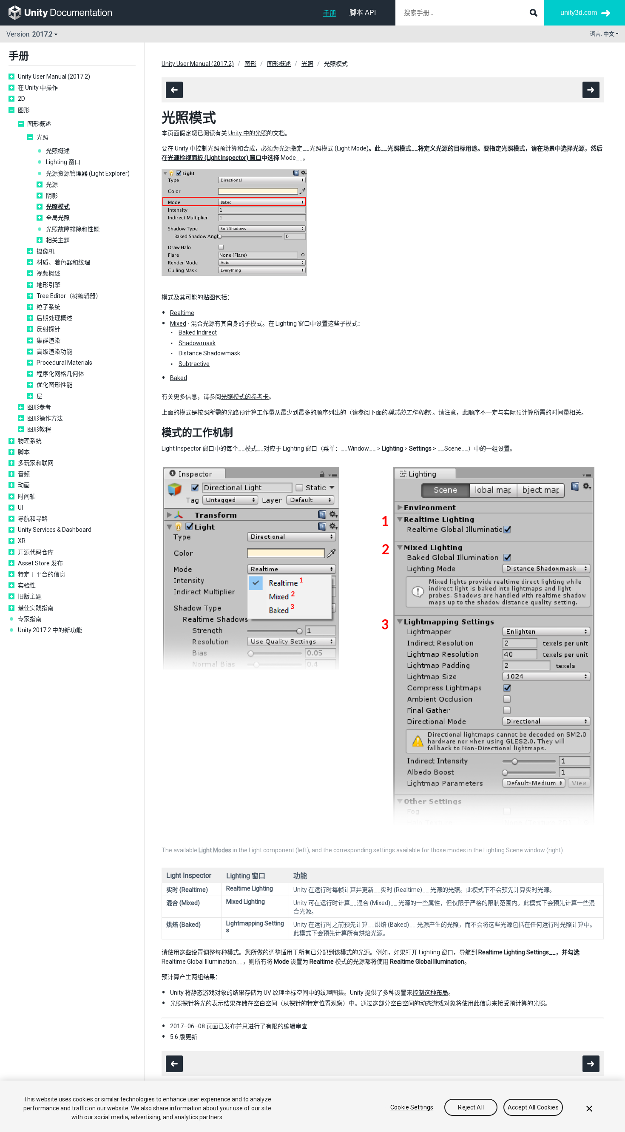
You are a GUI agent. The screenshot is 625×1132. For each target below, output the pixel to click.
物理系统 (30, 440)
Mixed (178, 323)
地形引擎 (48, 284)
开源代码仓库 (36, 552)
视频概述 (48, 273)
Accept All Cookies (533, 1107)
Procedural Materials (64, 362)
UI (20, 507)
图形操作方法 (45, 418)
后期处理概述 (54, 318)
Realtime (182, 312)
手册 (329, 13)
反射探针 (48, 329)
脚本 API (362, 12)
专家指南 (30, 619)
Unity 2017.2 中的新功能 (50, 630)
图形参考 (39, 407)
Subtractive (194, 363)
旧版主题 (30, 596)
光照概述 (58, 151)
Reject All (470, 1107)
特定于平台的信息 (41, 574)
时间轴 (27, 496)
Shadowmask (197, 343)
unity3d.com (578, 12)
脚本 (24, 451)
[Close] (589, 1108)
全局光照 (58, 217)
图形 (24, 110)
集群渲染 (48, 340)
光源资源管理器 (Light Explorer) (88, 173)
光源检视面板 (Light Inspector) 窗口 (214, 157)
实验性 (27, 585)
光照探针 (182, 1003)
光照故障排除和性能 (72, 229)
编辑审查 (295, 1026)
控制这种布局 (430, 992)
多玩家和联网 (36, 463)
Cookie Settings (411, 1107)
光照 (42, 137)
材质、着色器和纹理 (63, 262)
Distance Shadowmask (209, 353)
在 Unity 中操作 (38, 87)
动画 (24, 485)
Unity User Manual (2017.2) (54, 76)
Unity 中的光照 (247, 133)
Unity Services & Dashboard (54, 529)
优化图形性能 (54, 384)
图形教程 (39, 429)
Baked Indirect (198, 332)
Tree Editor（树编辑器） (69, 295)
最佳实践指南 (36, 607)
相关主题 (58, 240)
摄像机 (45, 251)
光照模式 (58, 206)
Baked (178, 377)
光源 (52, 184)
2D (21, 98)
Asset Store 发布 (40, 563)
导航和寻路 (33, 518)
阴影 (52, 195)
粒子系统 (48, 307)
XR (22, 540)
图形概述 (39, 123)
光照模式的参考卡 (245, 396)
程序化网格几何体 (60, 373)
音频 (24, 474)
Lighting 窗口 (63, 162)
